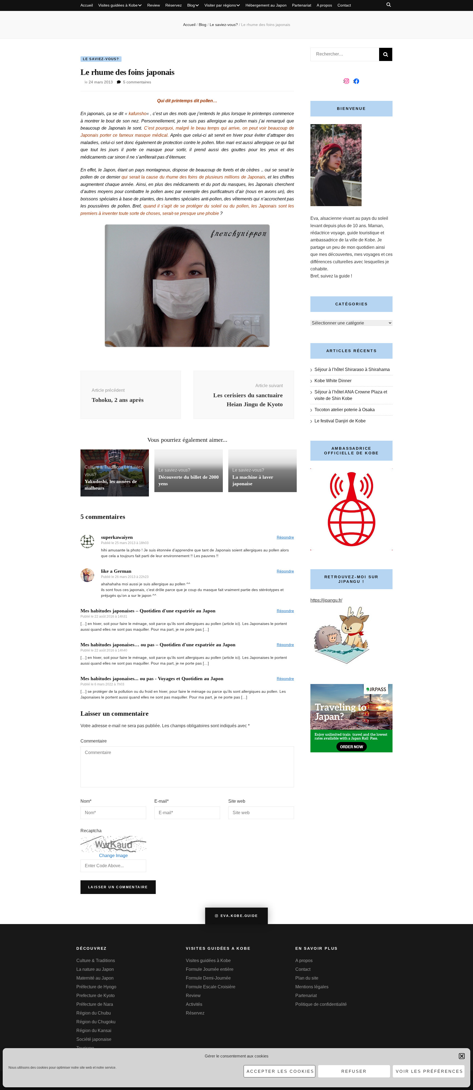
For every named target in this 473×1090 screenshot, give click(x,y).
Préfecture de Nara (94, 1004)
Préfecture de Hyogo (96, 986)
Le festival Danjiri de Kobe (340, 421)
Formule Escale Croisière (210, 986)
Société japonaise (93, 1039)
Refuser (354, 1071)
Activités (194, 1004)
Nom (85, 801)
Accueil (86, 5)
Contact (344, 5)
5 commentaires (137, 82)
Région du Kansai (93, 1030)
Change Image (113, 855)
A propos (324, 5)
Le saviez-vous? (101, 59)
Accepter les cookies (280, 1071)
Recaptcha (91, 830)
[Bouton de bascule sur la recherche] (389, 4)
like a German (116, 571)
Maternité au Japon (95, 978)
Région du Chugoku (96, 1021)
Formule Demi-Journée (208, 978)
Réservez (173, 5)
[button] (462, 1056)
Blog (191, 5)
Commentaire (93, 741)
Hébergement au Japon (266, 5)
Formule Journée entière (209, 969)
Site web (236, 801)
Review (153, 5)
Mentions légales (311, 986)
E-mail (161, 801)
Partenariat (301, 5)
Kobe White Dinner (333, 380)
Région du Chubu (93, 1013)
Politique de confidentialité (321, 1004)
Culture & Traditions (104, 467)
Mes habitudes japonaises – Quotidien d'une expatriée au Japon (147, 610)
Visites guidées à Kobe (118, 5)
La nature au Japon (95, 969)
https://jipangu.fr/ (326, 600)
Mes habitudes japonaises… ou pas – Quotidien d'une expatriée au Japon (157, 644)
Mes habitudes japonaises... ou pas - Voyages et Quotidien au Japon (151, 678)
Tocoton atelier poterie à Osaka (345, 409)
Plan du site (306, 978)
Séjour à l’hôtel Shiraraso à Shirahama (352, 369)
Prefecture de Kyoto (95, 995)
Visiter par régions (220, 5)
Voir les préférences (429, 1071)
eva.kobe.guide (239, 916)
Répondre (285, 537)
